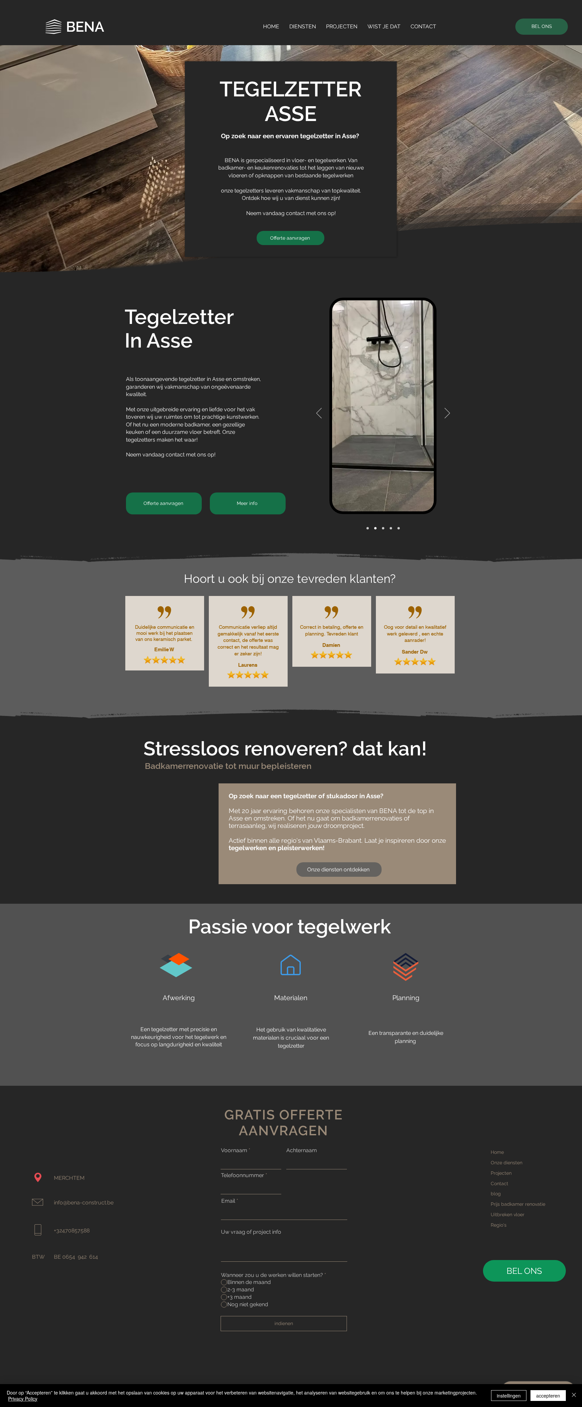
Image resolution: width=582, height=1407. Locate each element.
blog (496, 1193)
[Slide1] (367, 528)
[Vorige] (319, 413)
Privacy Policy (22, 1398)
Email (228, 1201)
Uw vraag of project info (251, 1232)
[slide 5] (391, 528)
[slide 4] (383, 528)
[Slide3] (375, 528)
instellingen (509, 1395)
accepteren (548, 1395)
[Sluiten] (574, 1395)
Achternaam (301, 1150)
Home (497, 1152)
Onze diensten (506, 1162)
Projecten (501, 1173)
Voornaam (234, 1150)
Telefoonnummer (242, 1175)
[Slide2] (398, 528)
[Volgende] (447, 413)
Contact (499, 1183)
